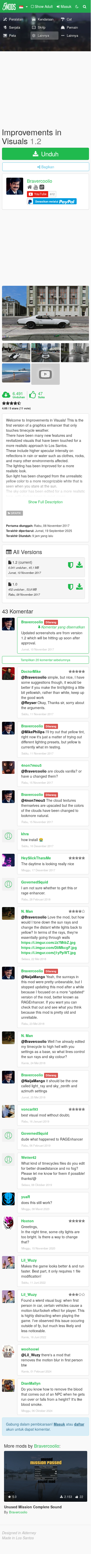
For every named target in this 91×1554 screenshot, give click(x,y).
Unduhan (19, 397)
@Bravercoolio (34, 677)
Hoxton (27, 1220)
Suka (41, 397)
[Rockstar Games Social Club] (42, 186)
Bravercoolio (39, 181)
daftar (79, 1424)
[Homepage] (29, 186)
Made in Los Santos (18, 1537)
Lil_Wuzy (29, 1260)
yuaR (25, 1196)
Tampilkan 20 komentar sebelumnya (45, 660)
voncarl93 (29, 1109)
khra (25, 833)
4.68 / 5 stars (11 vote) (16, 408)
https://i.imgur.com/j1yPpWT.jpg (48, 952)
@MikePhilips (33, 731)
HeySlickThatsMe (36, 857)
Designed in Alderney (19, 1532)
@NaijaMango (33, 976)
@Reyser (29, 702)
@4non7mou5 (33, 800)
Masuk (59, 1424)
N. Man (27, 911)
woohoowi (30, 1348)
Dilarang (51, 622)
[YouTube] (35, 186)
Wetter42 (28, 1157)
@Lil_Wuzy (30, 1354)
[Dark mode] (76, 6)
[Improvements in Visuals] (45, 313)
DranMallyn (31, 1383)
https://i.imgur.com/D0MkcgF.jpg (49, 947)
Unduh (48, 153)
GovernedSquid (34, 881)
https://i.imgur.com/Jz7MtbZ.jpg (48, 942)
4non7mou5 (31, 765)
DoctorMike (31, 671)
